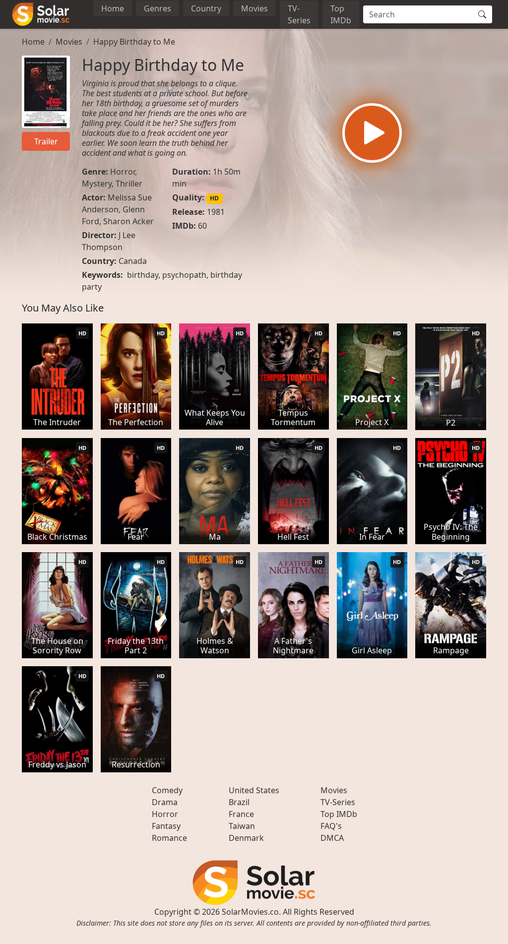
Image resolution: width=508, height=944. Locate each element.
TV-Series (299, 14)
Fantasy (166, 825)
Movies (254, 8)
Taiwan (242, 825)
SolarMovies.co (250, 911)
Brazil (239, 802)
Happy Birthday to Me (134, 41)
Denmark (246, 837)
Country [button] (206, 8)
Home (112, 8)
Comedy (167, 790)
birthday (142, 274)
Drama (165, 802)
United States (254, 790)
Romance (169, 837)
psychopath (184, 274)
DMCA (332, 837)
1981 (216, 211)
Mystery (97, 183)
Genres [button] (157, 8)
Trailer (46, 141)
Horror (122, 171)
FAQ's (331, 825)
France (241, 814)
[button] (372, 133)
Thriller (129, 183)
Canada (133, 260)
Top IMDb (340, 14)
